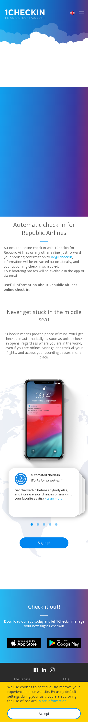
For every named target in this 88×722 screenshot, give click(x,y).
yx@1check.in (61, 257)
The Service (22, 679)
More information (52, 701)
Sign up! (44, 542)
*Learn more (53, 498)
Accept (44, 713)
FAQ (66, 679)
